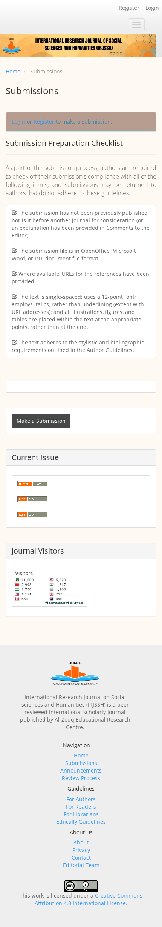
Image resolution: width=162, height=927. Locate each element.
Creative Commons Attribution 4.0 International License (88, 899)
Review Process (81, 778)
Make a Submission (41, 420)
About (81, 842)
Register (129, 7)
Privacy (81, 850)
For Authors (81, 799)
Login (152, 7)
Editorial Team (81, 865)
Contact (81, 857)
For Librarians (81, 814)
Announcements (81, 770)
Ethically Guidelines (81, 821)
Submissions (81, 762)
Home (13, 71)
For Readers (81, 806)
